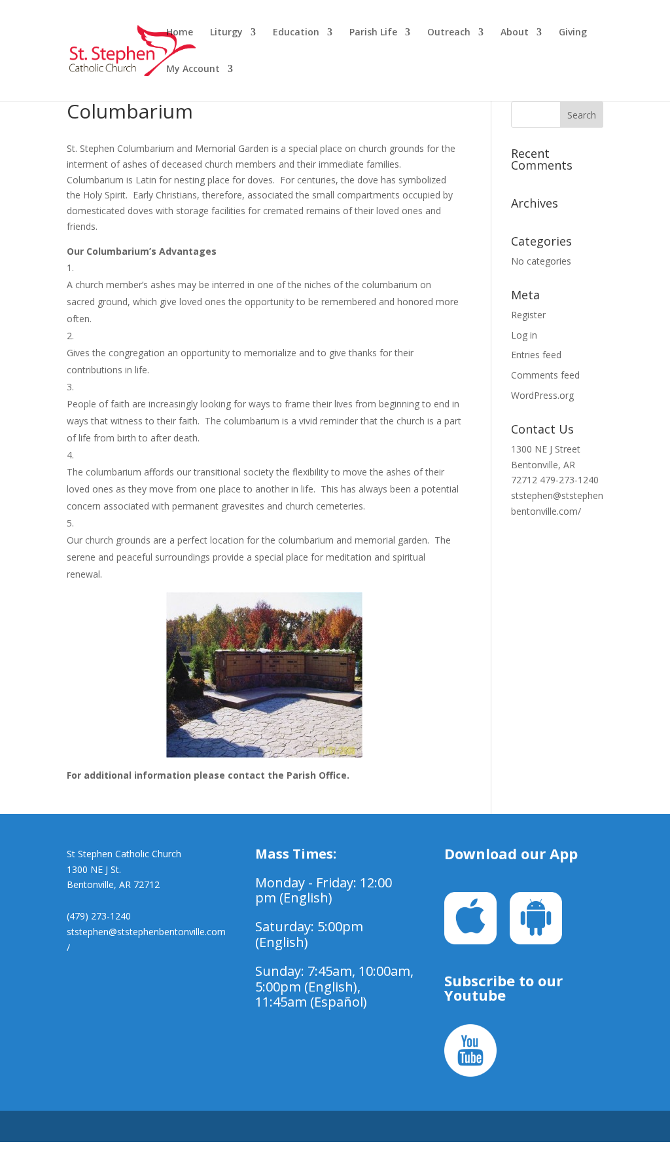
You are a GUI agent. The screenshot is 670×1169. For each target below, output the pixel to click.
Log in (524, 335)
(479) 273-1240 (99, 916)
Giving (573, 33)
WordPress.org (542, 395)
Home (179, 33)
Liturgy (226, 33)
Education (296, 33)
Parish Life (373, 33)
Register (528, 314)
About (515, 33)
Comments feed (545, 375)
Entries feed (536, 354)
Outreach (448, 33)
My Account (193, 69)
